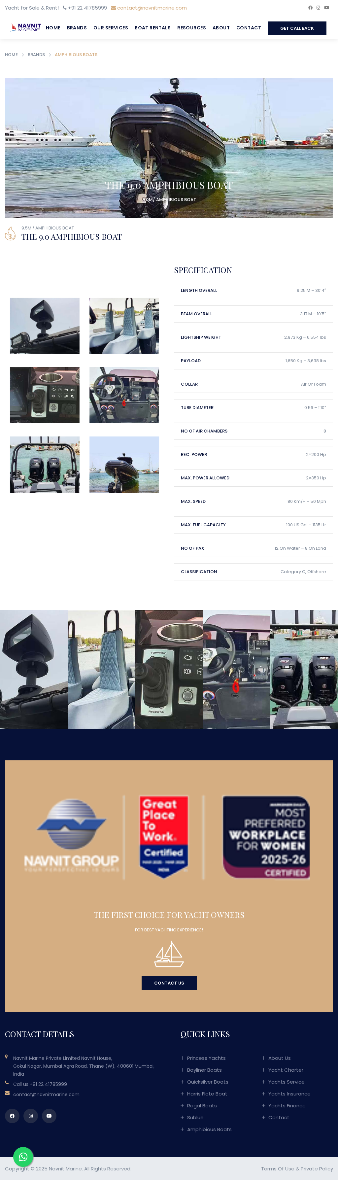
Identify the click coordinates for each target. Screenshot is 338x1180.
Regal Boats (202, 1105)
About (221, 27)
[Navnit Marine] (23, 27)
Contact (248, 27)
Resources (191, 27)
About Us (279, 1058)
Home (53, 27)
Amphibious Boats (209, 1129)
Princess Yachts (206, 1058)
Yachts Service (286, 1081)
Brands (77, 27)
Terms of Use (277, 1168)
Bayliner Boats (204, 1069)
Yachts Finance (287, 1105)
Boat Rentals (153, 27)
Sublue (195, 1117)
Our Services (110, 27)
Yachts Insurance (289, 1093)
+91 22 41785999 (48, 1084)
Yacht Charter (285, 1069)
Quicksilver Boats (207, 1081)
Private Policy (317, 1168)
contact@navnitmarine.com (151, 7)
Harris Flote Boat (207, 1093)
